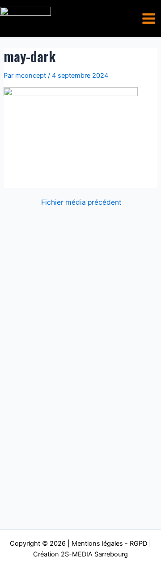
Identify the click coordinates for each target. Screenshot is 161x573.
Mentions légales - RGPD (109, 543)
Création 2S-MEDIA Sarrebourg (80, 554)
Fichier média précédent (81, 202)
